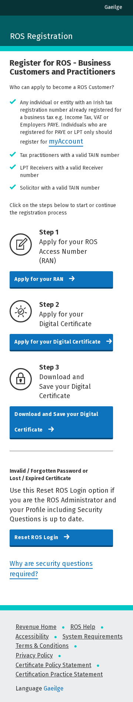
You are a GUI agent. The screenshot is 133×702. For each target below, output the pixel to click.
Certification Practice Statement (59, 674)
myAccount (66, 141)
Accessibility (32, 636)
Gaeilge (113, 7)
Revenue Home (36, 626)
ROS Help (82, 626)
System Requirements (92, 636)
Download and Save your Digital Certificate (56, 422)
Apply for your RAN (39, 279)
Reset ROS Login (36, 537)
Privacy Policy (34, 655)
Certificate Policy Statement (53, 665)
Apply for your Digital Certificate (58, 342)
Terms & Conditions (42, 645)
